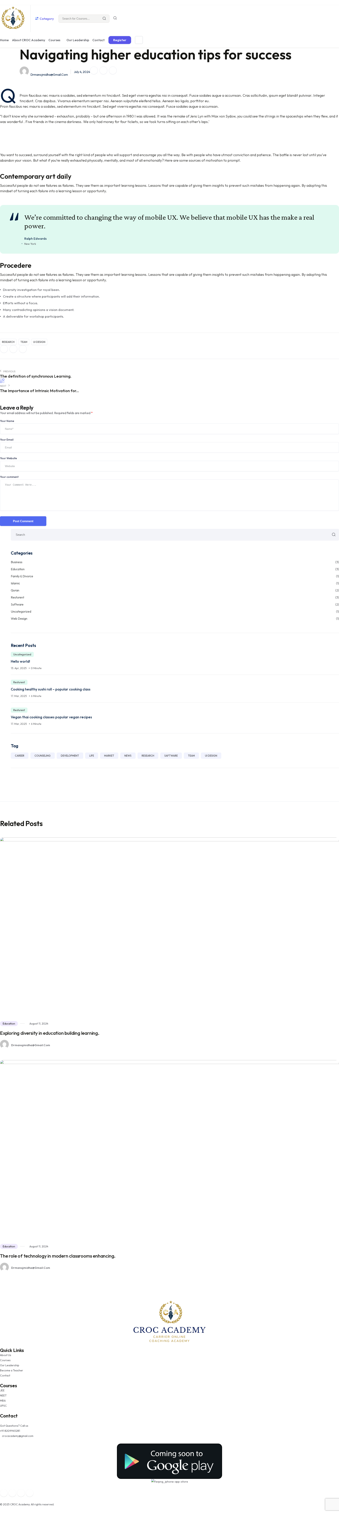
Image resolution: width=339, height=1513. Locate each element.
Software (175, 604)
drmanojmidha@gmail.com (49, 75)
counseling (43, 755)
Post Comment (23, 521)
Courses (54, 40)
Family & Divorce (175, 576)
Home (4, 40)
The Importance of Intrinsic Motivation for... (39, 390)
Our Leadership (78, 40)
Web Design (175, 618)
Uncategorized (175, 611)
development (70, 755)
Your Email (6, 439)
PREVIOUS (9, 371)
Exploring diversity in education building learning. (49, 1033)
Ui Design (39, 341)
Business (175, 562)
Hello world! (20, 661)
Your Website (8, 458)
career (19, 755)
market (109, 755)
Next (3, 385)
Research (8, 341)
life (91, 755)
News (127, 755)
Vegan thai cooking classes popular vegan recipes (51, 717)
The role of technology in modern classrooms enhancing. (58, 1256)
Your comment (9, 477)
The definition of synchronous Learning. (35, 376)
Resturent (175, 597)
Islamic (175, 583)
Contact (98, 40)
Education (175, 569)
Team (23, 341)
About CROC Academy (28, 40)
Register (119, 40)
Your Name (7, 421)
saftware (171, 755)
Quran (175, 590)
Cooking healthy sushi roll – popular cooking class (50, 689)
